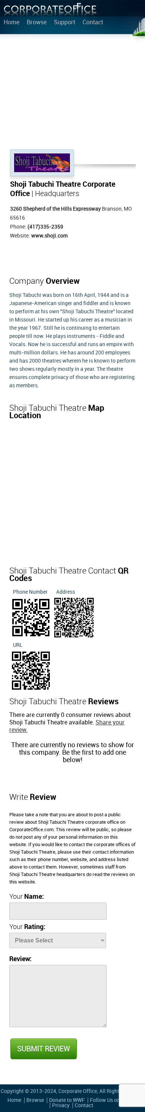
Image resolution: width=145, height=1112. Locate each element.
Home (11, 23)
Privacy (61, 1105)
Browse (36, 23)
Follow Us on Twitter (114, 1100)
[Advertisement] (72, 93)
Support (64, 23)
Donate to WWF (67, 1100)
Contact (93, 23)
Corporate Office (50, 11)
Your (26, 896)
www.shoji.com (49, 236)
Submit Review (43, 1048)
